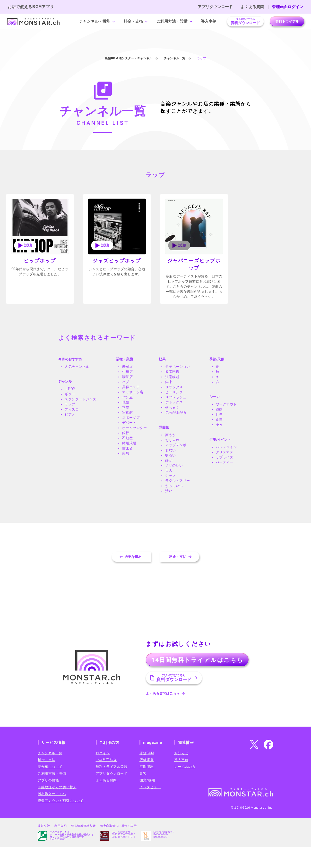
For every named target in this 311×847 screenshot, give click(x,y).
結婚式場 (129, 443)
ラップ (70, 404)
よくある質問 (252, 7)
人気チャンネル (77, 367)
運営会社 (44, 826)
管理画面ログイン (287, 7)
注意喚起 (172, 377)
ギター (70, 394)
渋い (168, 491)
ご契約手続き (106, 760)
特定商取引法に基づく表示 (118, 826)
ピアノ (70, 414)
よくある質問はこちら (163, 693)
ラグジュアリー (177, 481)
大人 (168, 470)
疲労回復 (172, 372)
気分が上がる (175, 412)
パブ (125, 382)
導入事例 (208, 21)
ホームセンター (134, 428)
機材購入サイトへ (52, 794)
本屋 (125, 407)
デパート (129, 423)
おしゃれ (172, 440)
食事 (219, 419)
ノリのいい (174, 465)
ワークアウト (226, 404)
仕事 (219, 414)
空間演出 (146, 767)
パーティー (224, 462)
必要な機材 (133, 557)
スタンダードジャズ (80, 399)
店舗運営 (146, 760)
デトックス (174, 402)
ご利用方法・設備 (172, 21)
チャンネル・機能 (94, 21)
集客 (143, 773)
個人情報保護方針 (83, 826)
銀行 (125, 433)
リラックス (174, 387)
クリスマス (224, 452)
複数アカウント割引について (61, 801)
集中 (168, 382)
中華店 (127, 372)
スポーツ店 (131, 417)
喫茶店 (127, 377)
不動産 (127, 438)
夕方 (219, 425)
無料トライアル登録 (112, 767)
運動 (219, 409)
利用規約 (60, 826)
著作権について (50, 767)
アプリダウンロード (215, 7)
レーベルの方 (184, 767)
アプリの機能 (48, 780)
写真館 (127, 412)
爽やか (170, 435)
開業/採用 (147, 780)
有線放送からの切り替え (57, 787)
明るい (170, 455)
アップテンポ (175, 445)
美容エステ (131, 387)
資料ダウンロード (245, 21)
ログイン (103, 753)
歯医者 (127, 448)
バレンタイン (226, 447)
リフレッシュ (175, 397)
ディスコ (72, 409)
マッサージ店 (132, 392)
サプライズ (224, 457)
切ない (170, 450)
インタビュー (150, 787)
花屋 (125, 402)
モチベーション (177, 367)
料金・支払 (133, 21)
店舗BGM (146, 753)
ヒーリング (174, 392)
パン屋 (127, 397)
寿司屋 (127, 367)
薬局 (125, 453)
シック (170, 476)
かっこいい (174, 486)
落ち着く (172, 407)
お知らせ (181, 753)
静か (168, 460)
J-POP (70, 389)
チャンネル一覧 (50, 753)
